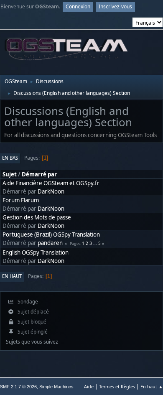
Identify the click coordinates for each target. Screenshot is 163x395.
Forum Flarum (21, 200)
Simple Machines (56, 386)
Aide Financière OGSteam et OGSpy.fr (51, 183)
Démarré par (39, 174)
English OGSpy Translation (36, 252)
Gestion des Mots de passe (37, 217)
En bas (10, 158)
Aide (89, 386)
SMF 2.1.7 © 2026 (18, 386)
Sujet (10, 174)
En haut (12, 276)
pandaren (50, 243)
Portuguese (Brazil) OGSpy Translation (51, 234)
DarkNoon (51, 191)
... (95, 243)
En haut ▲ (151, 386)
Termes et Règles (117, 386)
